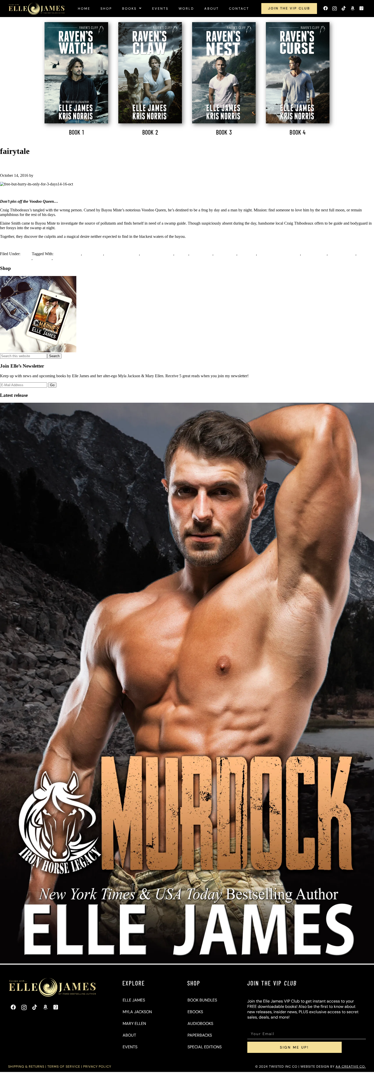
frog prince (247, 254)
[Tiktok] (343, 8)
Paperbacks (200, 1035)
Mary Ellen (134, 1023)
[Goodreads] (361, 8)
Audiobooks (200, 1023)
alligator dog (93, 254)
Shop (106, 8)
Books (129, 8)
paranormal (43, 258)
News (26, 254)
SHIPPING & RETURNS (26, 1066)
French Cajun (225, 254)
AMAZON (187, 193)
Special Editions (205, 1047)
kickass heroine (314, 254)
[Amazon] (352, 8)
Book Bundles (202, 1000)
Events (160, 8)
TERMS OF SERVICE (63, 1066)
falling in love (201, 254)
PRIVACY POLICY (97, 1066)
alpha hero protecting (122, 254)
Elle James (134, 1000)
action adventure (67, 254)
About (211, 8)
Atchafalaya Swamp (157, 254)
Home (84, 8)
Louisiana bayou (342, 254)
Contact (239, 8)
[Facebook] (325, 8)
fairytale (181, 254)
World (186, 8)
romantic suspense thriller (74, 258)
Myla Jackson (137, 1011)
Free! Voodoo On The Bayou (37, 164)
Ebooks (195, 1011)
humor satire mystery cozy (279, 254)
